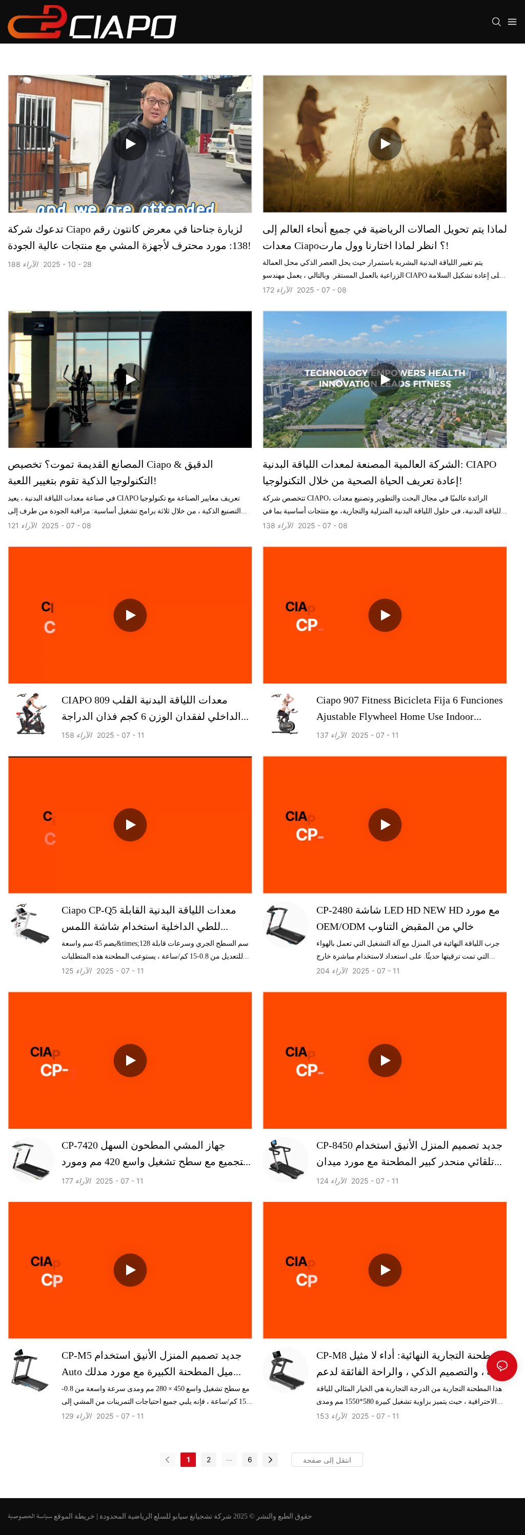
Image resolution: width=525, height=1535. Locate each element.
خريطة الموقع (74, 1516)
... (229, 1458)
